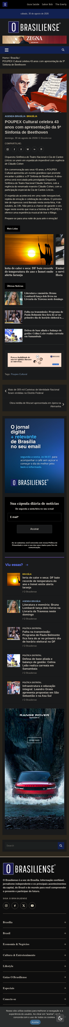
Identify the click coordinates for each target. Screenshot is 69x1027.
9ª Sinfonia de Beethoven (40, 176)
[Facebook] (15, 905)
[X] (23, 905)
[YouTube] (32, 905)
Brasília (32, 116)
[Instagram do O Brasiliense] (7, 149)
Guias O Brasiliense (15, 977)
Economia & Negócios (16, 944)
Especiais (8, 988)
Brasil (6, 933)
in (34, 149)
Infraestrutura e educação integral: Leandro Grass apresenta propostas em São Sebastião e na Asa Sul (40, 690)
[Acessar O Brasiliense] (34, 360)
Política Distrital (32, 628)
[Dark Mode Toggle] (60, 1018)
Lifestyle (8, 966)
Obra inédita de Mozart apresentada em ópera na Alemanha (35, 405)
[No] (65, 1016)
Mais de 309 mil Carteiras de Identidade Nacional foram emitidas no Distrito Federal (33, 391)
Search (61, 845)
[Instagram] (6, 905)
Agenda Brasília (15, 116)
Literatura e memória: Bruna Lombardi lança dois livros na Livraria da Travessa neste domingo (41, 609)
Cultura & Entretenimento (19, 955)
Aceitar (35, 1022)
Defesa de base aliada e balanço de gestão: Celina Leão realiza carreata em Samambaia (38, 663)
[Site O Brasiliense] (41, 149)
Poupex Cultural (19, 374)
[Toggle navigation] (6, 50)
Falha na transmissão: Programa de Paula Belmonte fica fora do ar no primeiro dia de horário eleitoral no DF (41, 636)
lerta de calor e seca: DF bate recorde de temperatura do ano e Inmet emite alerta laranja (41, 582)
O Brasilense (45, 138)
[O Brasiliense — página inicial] (29, 869)
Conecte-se (9, 999)
